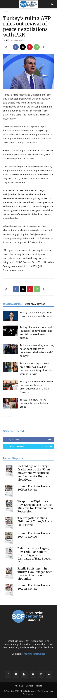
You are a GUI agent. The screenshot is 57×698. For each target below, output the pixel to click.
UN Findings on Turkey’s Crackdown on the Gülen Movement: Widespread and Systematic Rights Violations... (33, 472)
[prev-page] (5, 414)
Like (50, 440)
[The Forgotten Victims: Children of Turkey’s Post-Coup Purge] (9, 522)
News (5, 11)
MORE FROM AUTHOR (35, 304)
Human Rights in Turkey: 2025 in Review (34, 488)
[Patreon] (33, 674)
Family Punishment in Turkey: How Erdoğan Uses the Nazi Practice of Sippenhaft (34, 573)
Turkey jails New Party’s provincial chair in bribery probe (34, 403)
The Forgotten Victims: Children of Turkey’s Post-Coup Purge (34, 521)
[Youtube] (49, 674)
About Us (19, 686)
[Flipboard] (16, 674)
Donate (39, 686)
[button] (5, 4)
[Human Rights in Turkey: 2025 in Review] (9, 491)
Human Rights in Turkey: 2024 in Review (34, 535)
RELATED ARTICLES (12, 304)
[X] (23, 47)
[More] (44, 47)
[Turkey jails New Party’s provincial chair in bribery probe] (10, 403)
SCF (7, 40)
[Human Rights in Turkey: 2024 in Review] (9, 538)
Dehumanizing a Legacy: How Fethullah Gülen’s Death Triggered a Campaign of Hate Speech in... (34, 555)
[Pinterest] (30, 47)
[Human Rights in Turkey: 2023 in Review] (9, 590)
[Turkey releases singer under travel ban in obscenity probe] (10, 316)
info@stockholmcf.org (34, 653)
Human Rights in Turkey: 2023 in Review (34, 587)
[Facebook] (16, 47)
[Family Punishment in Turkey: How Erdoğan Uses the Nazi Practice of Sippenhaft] (9, 573)
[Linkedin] (24, 674)
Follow (48, 446)
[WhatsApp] (37, 47)
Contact (29, 686)
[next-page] (10, 414)
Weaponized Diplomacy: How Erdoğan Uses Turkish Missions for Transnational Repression (35, 506)
